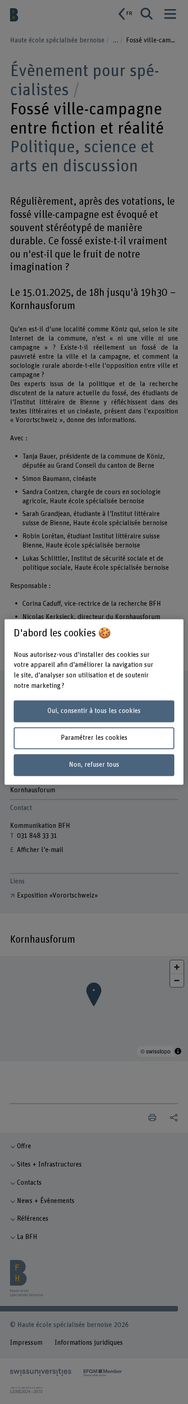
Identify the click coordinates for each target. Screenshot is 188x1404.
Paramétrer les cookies (94, 737)
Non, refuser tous (94, 764)
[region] (94, 702)
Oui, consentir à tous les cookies (94, 710)
